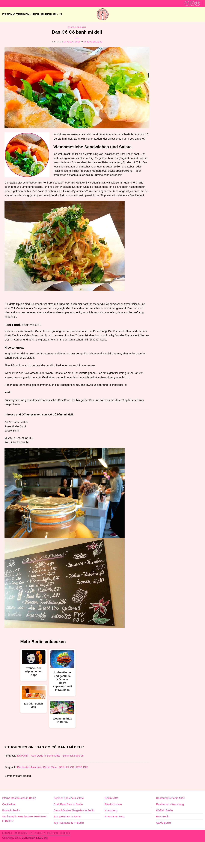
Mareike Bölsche (93, 42)
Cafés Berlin (163, 822)
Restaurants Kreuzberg (170, 804)
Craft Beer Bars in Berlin (68, 804)
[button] (61, 14)
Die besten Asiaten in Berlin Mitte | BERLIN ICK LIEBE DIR (52, 767)
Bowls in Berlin (11, 810)
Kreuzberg (111, 810)
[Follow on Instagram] (192, 3)
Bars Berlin (162, 816)
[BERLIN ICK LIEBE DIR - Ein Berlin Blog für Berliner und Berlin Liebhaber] (103, 14)
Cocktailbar (9, 804)
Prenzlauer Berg (114, 816)
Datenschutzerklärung (44, 833)
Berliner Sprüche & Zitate (69, 798)
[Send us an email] (197, 3)
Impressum (20, 833)
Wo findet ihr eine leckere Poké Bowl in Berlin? (24, 818)
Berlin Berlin (44, 14)
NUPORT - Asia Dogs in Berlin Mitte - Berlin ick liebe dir (50, 755)
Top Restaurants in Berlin (69, 822)
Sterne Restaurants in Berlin (19, 798)
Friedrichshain (113, 804)
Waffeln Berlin (164, 810)
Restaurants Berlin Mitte (170, 798)
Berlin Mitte (111, 798)
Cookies (65, 833)
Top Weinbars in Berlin (67, 816)
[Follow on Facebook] (187, 3)
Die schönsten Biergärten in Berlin (74, 810)
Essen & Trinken (16, 14)
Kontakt (7, 833)
